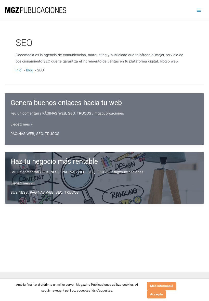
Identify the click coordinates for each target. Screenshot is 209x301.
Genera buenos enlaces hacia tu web (66, 103)
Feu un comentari (24, 113)
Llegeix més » (21, 125)
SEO (71, 113)
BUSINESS (51, 172)
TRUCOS (84, 113)
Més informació (161, 286)
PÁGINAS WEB (54, 113)
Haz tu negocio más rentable (54, 161)
